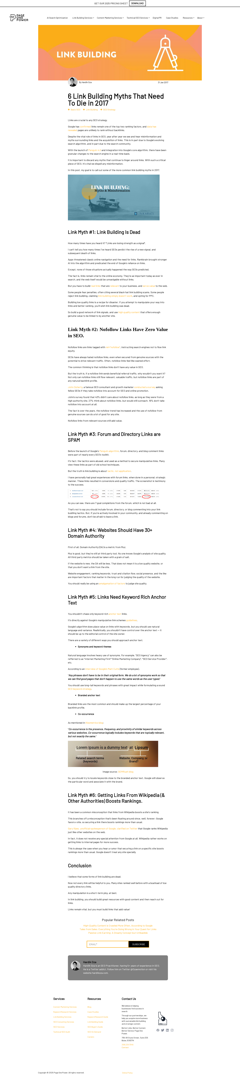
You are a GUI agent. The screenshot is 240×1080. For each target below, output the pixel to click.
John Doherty (75, 387)
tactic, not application (119, 470)
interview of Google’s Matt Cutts (102, 668)
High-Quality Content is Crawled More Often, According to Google (117, 925)
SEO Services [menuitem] (59, 1027)
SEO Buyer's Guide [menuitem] (95, 1027)
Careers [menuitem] (91, 1037)
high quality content (129, 312)
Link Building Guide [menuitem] (95, 1022)
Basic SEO (75, 109)
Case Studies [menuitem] (172, 18)
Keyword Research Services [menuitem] (64, 1012)
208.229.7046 (127, 1044)
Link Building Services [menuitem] (82, 18)
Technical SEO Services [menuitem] (137, 18)
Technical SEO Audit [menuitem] (61, 1032)
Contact (125, 1047)
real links (95, 285)
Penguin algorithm (109, 450)
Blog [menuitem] (89, 1007)
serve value (149, 285)
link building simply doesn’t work (115, 295)
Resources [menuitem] (188, 18)
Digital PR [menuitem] (157, 18)
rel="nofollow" (113, 347)
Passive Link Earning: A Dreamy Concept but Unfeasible (118, 932)
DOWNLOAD (137, 3)
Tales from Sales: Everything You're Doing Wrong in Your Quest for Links (118, 929)
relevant (114, 285)
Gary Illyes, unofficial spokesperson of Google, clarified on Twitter (102, 828)
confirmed (85, 126)
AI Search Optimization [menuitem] (57, 18)
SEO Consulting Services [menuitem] (63, 1022)
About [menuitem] (200, 18)
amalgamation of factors (112, 583)
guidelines (131, 620)
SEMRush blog (125, 771)
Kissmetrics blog (94, 722)
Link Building (92, 109)
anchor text (115, 613)
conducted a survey (144, 387)
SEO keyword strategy (79, 688)
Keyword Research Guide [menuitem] (98, 1017)
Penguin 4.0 (94, 150)
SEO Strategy (109, 109)
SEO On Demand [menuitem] (94, 1032)
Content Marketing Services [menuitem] (109, 18)
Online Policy (127, 1073)
